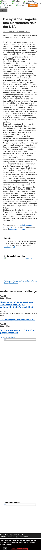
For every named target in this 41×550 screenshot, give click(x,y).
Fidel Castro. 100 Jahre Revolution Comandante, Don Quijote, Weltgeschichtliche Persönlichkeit (16, 304)
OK (5, 549)
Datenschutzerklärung (8, 537)
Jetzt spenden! (9, 247)
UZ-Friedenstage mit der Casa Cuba (17, 320)
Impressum (23, 537)
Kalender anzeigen (7, 337)
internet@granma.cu (17, 229)
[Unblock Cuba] (6, 7)
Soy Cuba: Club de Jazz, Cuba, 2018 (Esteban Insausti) (17, 331)
